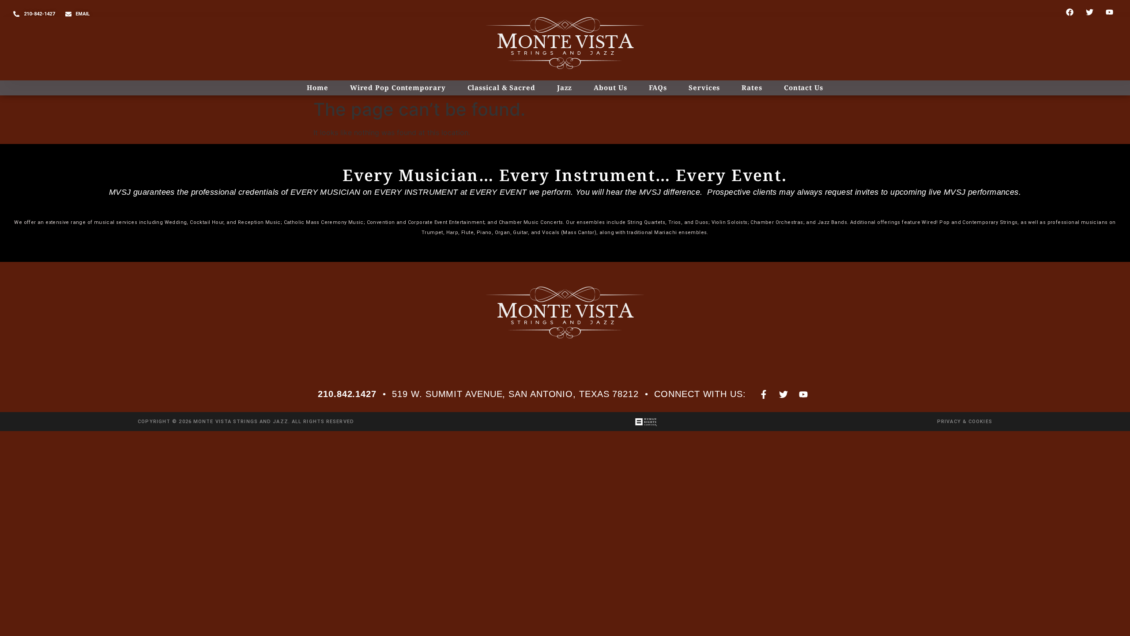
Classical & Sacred (501, 87)
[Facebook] (1069, 11)
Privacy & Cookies (964, 421)
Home (317, 87)
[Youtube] (1109, 11)
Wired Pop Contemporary (398, 87)
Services (704, 87)
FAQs (658, 87)
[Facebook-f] (763, 394)
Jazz (565, 87)
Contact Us (803, 87)
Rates (752, 87)
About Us (610, 87)
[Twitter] (1089, 11)
